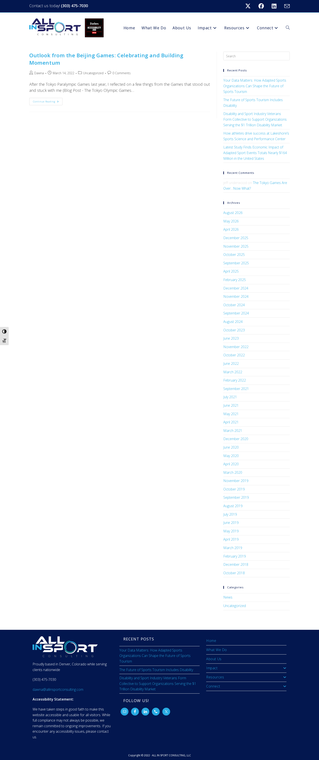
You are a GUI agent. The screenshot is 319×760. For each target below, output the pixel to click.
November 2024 (235, 296)
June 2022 (231, 363)
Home (211, 640)
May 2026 (231, 221)
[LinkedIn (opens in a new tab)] (276, 6)
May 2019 (231, 531)
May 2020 (231, 455)
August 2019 (233, 505)
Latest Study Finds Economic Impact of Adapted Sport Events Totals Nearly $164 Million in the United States (255, 153)
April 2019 (231, 539)
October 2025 (234, 254)
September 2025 (236, 263)
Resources (215, 677)
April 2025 (231, 271)
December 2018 (235, 564)
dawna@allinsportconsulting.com (58, 689)
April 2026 (231, 229)
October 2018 (234, 573)
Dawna (39, 73)
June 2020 (231, 447)
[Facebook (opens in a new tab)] (263, 6)
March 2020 (232, 472)
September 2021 (236, 388)
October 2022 (234, 355)
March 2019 (232, 547)
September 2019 (236, 497)
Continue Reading (47, 100)
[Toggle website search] (288, 28)
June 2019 (231, 522)
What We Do (216, 649)
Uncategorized (93, 73)
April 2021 (231, 422)
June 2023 (231, 338)
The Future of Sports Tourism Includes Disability (156, 669)
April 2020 (231, 464)
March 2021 (232, 430)
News (227, 597)
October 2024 (234, 305)
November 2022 (235, 346)
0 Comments (121, 73)
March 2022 (232, 372)
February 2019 (234, 556)
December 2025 (235, 237)
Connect (213, 686)
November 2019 (235, 480)
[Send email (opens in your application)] (286, 6)
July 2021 (230, 397)
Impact (212, 668)
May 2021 (231, 413)
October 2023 (234, 330)
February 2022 (234, 380)
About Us (214, 658)
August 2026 (233, 212)
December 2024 (235, 288)
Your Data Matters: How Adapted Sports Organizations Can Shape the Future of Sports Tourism (254, 86)
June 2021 (231, 405)
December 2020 (235, 438)
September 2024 (236, 313)
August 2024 (233, 321)
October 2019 (234, 489)
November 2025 (235, 246)
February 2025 (234, 279)
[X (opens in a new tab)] (250, 6)
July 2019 (230, 514)
